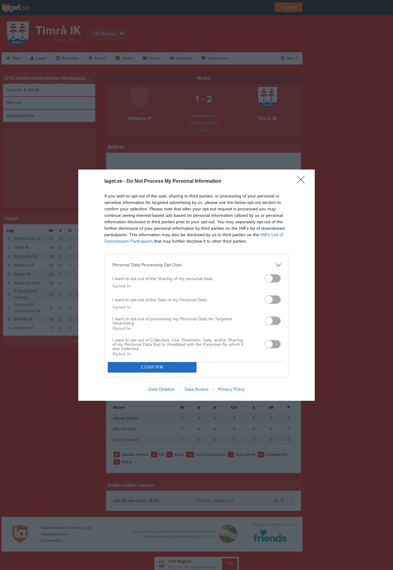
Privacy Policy (231, 389)
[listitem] (196, 265)
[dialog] (196, 285)
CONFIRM (152, 367)
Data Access (196, 389)
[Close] (303, 181)
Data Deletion (162, 389)
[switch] (273, 278)
